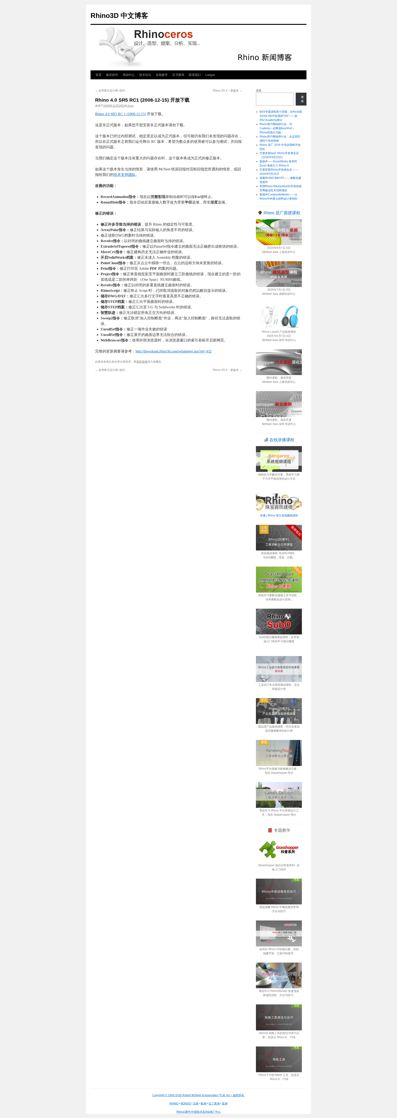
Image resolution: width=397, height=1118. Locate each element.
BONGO (186, 1103)
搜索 (258, 90)
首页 (99, 75)
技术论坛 (145, 75)
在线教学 (162, 75)
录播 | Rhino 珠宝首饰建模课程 (279, 515)
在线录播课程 (281, 440)
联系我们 (195, 75)
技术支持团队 (124, 175)
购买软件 (112, 75)
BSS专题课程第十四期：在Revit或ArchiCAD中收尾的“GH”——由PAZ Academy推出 (281, 116)
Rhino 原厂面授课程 (281, 213)
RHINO (174, 1103)
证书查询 (178, 75)
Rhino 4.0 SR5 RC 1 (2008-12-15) (120, 114)
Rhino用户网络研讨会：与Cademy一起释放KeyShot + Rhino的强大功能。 (277, 128)
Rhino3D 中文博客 (119, 15)
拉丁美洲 (214, 1103)
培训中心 (129, 75)
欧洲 (203, 1103)
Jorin (130, 105)
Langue (210, 75)
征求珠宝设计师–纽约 (110, 90)
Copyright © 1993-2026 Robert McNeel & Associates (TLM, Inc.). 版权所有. (198, 1095)
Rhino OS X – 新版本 (227, 90)
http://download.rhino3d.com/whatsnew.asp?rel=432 (174, 351)
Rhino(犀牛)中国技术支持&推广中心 (198, 1111)
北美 (195, 1103)
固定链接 (141, 361)
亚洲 (224, 1103)
